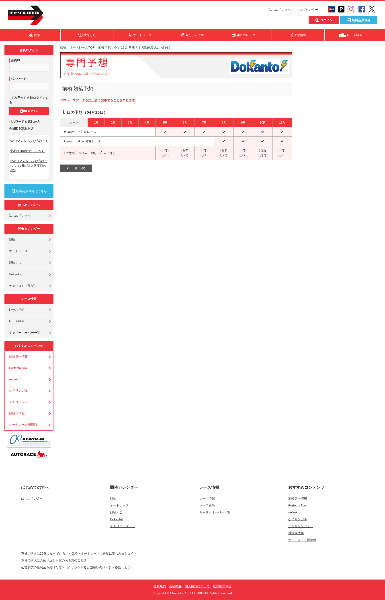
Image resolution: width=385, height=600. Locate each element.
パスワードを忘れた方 (24, 121)
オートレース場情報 (23, 424)
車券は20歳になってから (27, 151)
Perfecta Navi (18, 368)
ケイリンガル (18, 390)
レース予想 (17, 309)
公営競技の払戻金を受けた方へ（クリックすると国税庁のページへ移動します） (77, 567)
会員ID (15, 60)
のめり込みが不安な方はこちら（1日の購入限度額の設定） (28, 165)
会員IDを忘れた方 (21, 128)
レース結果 (17, 321)
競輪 (12, 239)
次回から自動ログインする (29, 100)
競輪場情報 (17, 413)
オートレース (18, 251)
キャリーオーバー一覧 (24, 332)
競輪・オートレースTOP (77, 47)
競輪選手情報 (18, 356)
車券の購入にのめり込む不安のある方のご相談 (54, 560)
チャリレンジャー (21, 402)
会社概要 (175, 586)
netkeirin (15, 379)
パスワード (18, 79)
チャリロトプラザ (21, 285)
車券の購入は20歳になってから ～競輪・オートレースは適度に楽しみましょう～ (80, 553)
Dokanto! (15, 274)
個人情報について (197, 586)
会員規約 (160, 586)
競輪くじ (15, 262)
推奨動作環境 (222, 586)
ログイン (33, 110)
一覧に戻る (77, 168)
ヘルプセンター (307, 9)
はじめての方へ (280, 9)
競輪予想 (104, 47)
